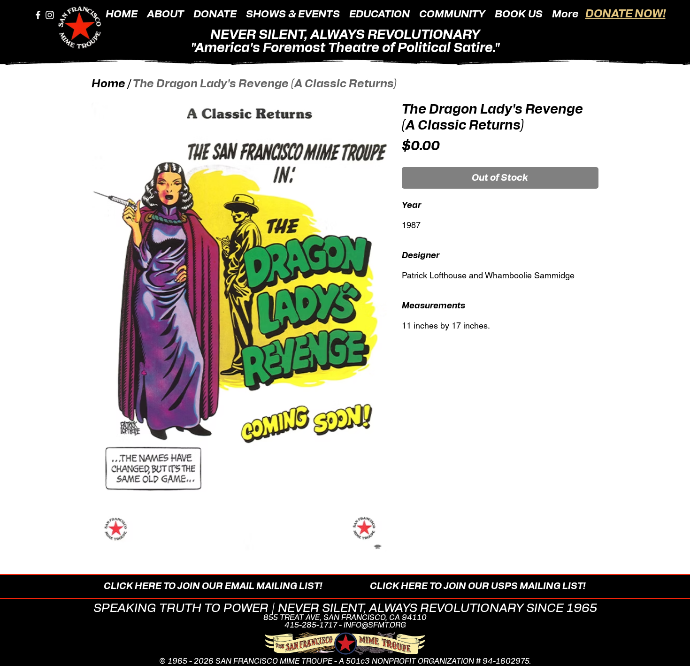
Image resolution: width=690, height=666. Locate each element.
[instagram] (49, 15)
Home (108, 84)
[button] (165, 13)
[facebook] (38, 15)
